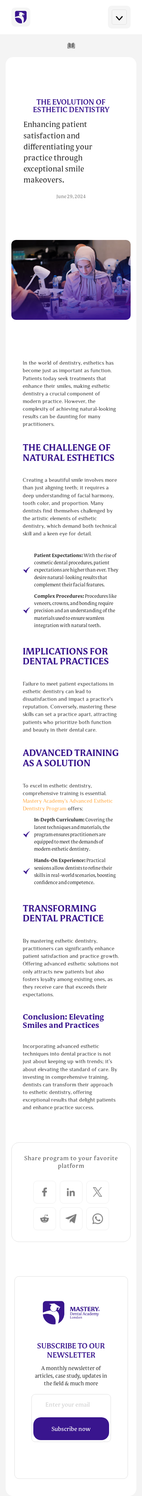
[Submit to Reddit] (44, 1218)
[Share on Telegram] (71, 1218)
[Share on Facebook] (44, 1192)
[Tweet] (97, 1192)
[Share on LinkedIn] (71, 1192)
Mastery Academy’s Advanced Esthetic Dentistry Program (68, 805)
